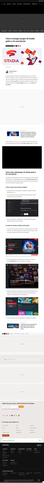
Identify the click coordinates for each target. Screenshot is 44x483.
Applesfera (4, 454)
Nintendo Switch (6, 432)
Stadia (29, 82)
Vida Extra (12, 452)
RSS (16, 415)
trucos (27, 333)
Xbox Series (18, 430)
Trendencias (5, 462)
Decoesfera (4, 463)
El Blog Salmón (12, 462)
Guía (23, 333)
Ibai (24, 30)
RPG (4, 3)
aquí (14, 192)
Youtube (12, 415)
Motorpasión (36, 450)
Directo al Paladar (29, 450)
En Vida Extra (24, 130)
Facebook (40, 4)
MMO (17, 427)
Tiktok (19, 415)
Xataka (4, 450)
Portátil (42, 30)
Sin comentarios (10, 45)
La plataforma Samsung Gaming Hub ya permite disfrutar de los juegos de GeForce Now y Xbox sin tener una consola (28, 326)
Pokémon (5, 30)
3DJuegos (12, 450)
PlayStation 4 (32, 432)
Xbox (27, 30)
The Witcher (37, 30)
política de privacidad (16, 409)
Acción (14, 3)
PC (3, 430)
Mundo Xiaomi (5, 457)
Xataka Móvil (5, 452)
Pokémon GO (34, 3)
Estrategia (19, 3)
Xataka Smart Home (6, 455)
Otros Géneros (17, 333)
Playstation (20, 30)
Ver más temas (6, 435)
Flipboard (18, 46)
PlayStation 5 (18, 432)
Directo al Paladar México (29, 473)
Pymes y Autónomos (13, 463)
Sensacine (20, 450)
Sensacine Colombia (21, 474)
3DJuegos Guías (17, 141)
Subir (38, 445)
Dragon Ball (15, 30)
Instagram (14, 415)
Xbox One (32, 430)
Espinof (19, 452)
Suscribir (21, 406)
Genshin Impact (26, 3)
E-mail (20, 46)
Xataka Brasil (5, 474)
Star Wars (10, 30)
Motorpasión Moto (37, 452)
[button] (13, 71)
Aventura (9, 3)
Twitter (42, 4)
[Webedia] (41, 1)
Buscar (40, 440)
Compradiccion (5, 465)
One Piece (31, 30)
